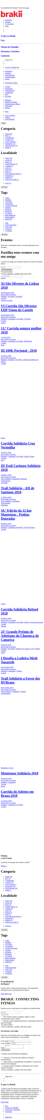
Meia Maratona (10, 215)
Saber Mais (4, 1102)
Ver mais (8, 96)
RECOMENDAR (7, 270)
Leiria (8, 168)
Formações (8, 89)
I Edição (8, 207)
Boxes (7, 79)
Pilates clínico (9, 217)
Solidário (8, 200)
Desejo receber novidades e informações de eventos (20, 1066)
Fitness (7, 117)
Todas (8, 134)
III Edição (8, 211)
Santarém (9, 176)
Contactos (5, 55)
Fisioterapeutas (10, 77)
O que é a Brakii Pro (12, 67)
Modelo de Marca (11, 102)
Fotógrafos (8, 106)
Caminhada (9, 92)
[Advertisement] (14, 378)
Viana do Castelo (12, 179)
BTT (6, 94)
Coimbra (9, 166)
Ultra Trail (8, 227)
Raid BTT (8, 219)
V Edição (8, 229)
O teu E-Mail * (6, 1043)
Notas (3, 1048)
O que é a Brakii (8, 36)
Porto (8, 172)
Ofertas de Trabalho (10, 47)
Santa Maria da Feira (13, 174)
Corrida (7, 87)
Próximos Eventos (11, 83)
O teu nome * (5, 1041)
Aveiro (8, 160)
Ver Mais (4, 187)
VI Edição (8, 231)
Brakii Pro (8, 20)
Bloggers (8, 100)
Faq (2, 40)
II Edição (8, 209)
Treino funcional (10, 225)
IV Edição (8, 213)
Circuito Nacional (11, 206)
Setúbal (8, 178)
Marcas (7, 108)
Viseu (8, 183)
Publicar (3, 866)
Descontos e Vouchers (10, 51)
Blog (6, 26)
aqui (27, 8)
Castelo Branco (11, 164)
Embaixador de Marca (12, 104)
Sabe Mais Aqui (6, 994)
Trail (6, 223)
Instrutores (8, 71)
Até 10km (8, 202)
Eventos (8, 22)
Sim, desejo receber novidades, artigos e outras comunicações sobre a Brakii (18, 1018)
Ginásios (8, 73)
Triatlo (8, 147)
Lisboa (8, 170)
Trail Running (10, 90)
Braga (8, 162)
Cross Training (10, 115)
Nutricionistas (9, 75)
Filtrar (3, 123)
